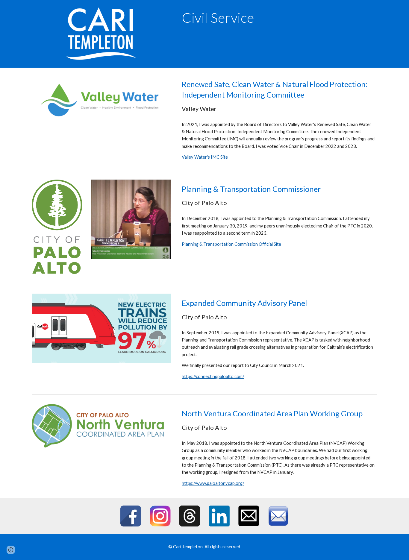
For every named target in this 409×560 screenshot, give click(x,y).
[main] (248, 17)
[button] (11, 550)
